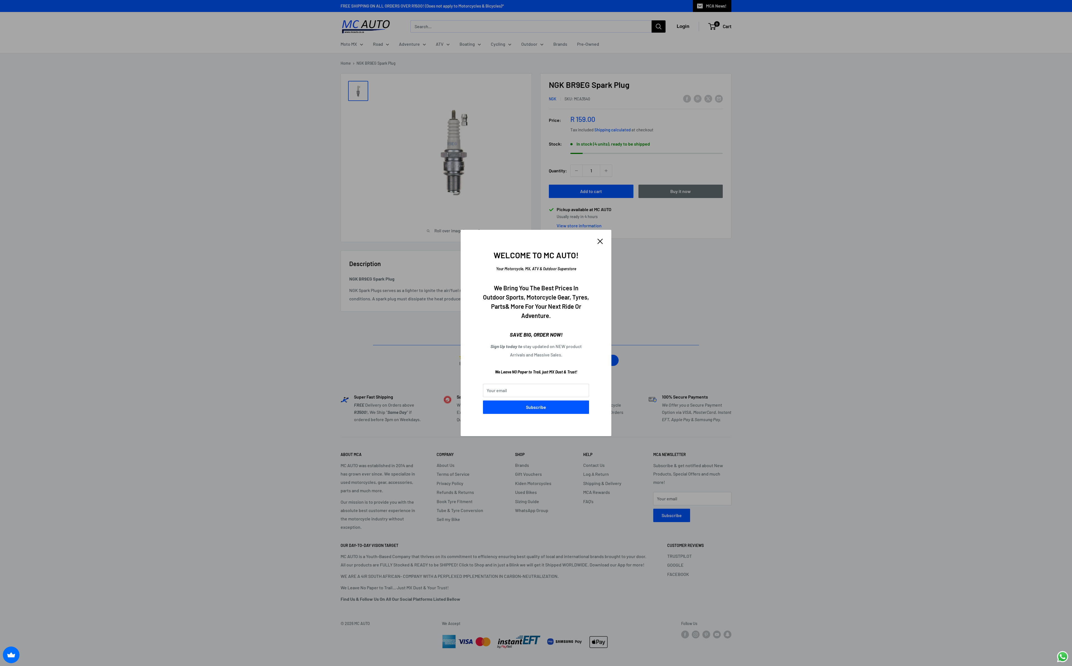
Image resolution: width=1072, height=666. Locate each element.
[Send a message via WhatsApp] (1062, 656)
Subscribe (536, 407)
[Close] (600, 241)
